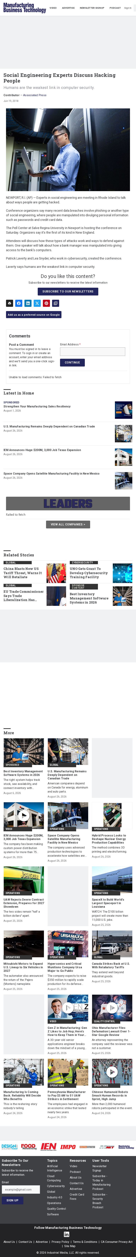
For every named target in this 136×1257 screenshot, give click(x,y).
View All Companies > (68, 524)
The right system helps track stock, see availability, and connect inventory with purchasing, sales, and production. (22, 784)
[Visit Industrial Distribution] (87, 1147)
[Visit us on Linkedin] (66, 1234)
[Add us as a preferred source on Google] (55, 303)
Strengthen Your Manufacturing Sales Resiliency (37, 406)
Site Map (69, 1246)
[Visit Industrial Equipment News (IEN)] (48, 1146)
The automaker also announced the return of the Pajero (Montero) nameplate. (23, 980)
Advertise (42, 1242)
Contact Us (25, 1242)
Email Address (70, 344)
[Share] (18, 303)
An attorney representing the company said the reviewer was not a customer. (112, 1044)
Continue (72, 362)
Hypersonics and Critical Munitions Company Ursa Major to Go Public (65, 967)
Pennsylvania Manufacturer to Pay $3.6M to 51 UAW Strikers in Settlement (67, 1095)
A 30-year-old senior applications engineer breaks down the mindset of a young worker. (66, 1044)
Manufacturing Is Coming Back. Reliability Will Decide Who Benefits (22, 1095)
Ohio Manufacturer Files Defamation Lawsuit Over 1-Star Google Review (111, 1031)
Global (11, 562)
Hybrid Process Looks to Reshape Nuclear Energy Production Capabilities (109, 839)
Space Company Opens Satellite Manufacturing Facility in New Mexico (52, 473)
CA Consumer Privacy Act (116, 1242)
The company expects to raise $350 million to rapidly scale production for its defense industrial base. (67, 980)
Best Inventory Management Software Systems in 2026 (89, 598)
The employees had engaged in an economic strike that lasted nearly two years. (68, 1108)
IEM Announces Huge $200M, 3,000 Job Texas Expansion (42, 450)
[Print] (9, 303)
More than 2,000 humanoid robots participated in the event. (112, 1106)
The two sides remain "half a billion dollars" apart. (22, 913)
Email (5, 1182)
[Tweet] (37, 303)
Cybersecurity (82, 562)
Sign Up (13, 1200)
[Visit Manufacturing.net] (107, 1147)
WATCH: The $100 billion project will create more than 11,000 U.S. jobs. (110, 915)
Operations (57, 829)
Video (9, 829)
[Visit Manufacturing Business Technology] (126, 1147)
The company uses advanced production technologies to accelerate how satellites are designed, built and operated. (66, 852)
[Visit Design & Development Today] (10, 1147)
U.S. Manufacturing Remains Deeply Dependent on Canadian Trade (49, 426)
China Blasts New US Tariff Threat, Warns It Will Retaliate (23, 573)
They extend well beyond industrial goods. (108, 974)
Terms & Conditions (85, 1242)
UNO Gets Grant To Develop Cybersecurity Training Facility (89, 573)
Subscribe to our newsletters (68, 291)
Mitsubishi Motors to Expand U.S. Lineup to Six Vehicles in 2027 (23, 967)
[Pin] (46, 303)
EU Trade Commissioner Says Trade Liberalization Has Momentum (24, 596)
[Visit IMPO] (68, 1147)
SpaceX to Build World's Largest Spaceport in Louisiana (108, 903)
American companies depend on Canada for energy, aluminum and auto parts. (68, 787)
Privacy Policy (60, 1242)
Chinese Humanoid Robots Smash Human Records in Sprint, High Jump (110, 1095)
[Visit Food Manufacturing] (29, 1146)
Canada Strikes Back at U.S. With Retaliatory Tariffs (111, 965)
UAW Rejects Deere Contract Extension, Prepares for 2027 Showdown (24, 903)
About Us (9, 1242)
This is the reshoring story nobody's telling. (20, 1106)
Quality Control (104, 1021)
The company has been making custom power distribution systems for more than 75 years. (23, 848)
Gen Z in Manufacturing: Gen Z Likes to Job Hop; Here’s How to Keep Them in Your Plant (67, 1031)
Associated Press (34, 95)
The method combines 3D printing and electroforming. (109, 849)
